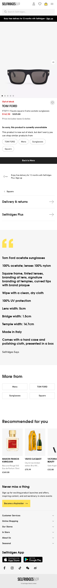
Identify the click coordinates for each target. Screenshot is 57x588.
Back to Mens (28, 160)
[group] (28, 453)
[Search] (5, 11)
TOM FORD (9, 106)
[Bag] (46, 4)
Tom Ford (9, 258)
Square (10, 191)
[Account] (34, 4)
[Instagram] (12, 569)
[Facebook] (4, 569)
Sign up (49, 18)
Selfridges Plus (12, 215)
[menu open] (52, 4)
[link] (12, 467)
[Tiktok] (20, 569)
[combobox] (31, 11)
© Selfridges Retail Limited (28, 583)
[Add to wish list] (52, 102)
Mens (14, 386)
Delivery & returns (15, 202)
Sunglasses (14, 395)
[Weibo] (35, 569)
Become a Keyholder (14, 503)
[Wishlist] (40, 4)
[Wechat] (27, 569)
